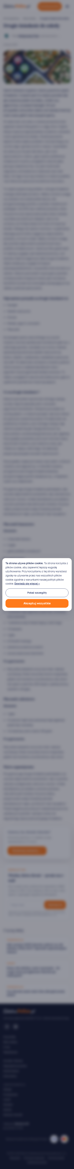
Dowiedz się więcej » (27, 583)
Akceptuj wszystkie (37, 603)
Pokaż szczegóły (37, 592)
